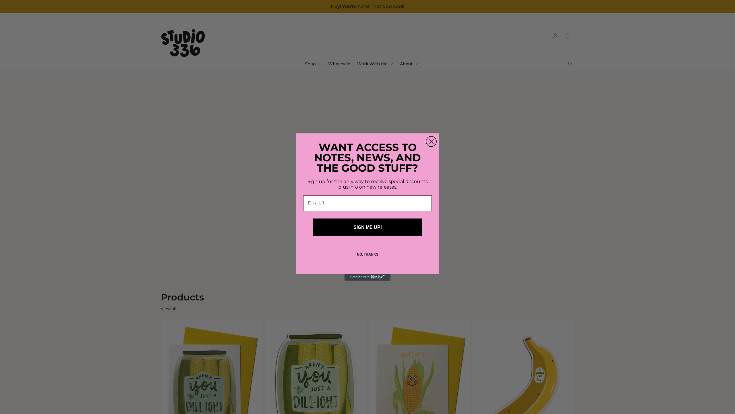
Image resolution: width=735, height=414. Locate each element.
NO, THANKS (367, 254)
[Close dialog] (431, 141)
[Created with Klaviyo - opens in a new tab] (367, 277)
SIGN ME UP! (367, 227)
